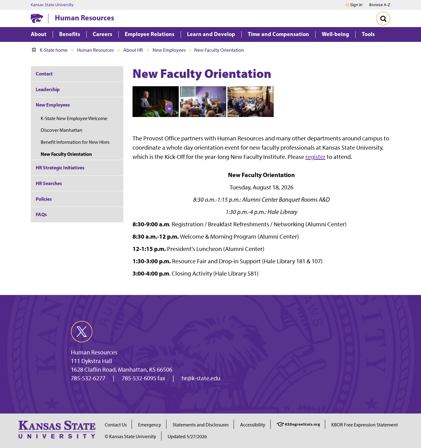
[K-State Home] (37, 18)
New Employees (169, 50)
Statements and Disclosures (201, 425)
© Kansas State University (130, 436)
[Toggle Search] (383, 18)
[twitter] (81, 331)
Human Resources (84, 17)
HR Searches (49, 183)
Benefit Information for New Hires (75, 142)
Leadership (48, 89)
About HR (133, 50)
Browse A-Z (379, 4)
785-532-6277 (88, 378)
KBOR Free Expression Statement (364, 425)
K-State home (53, 50)
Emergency (149, 425)
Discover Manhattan (62, 130)
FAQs (41, 214)
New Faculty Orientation (67, 154)
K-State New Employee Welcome (74, 118)
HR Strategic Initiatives (60, 167)
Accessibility (252, 425)
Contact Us (116, 425)
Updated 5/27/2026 (187, 436)
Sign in (356, 4)
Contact (44, 74)
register (315, 156)
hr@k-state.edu (201, 378)
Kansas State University (52, 4)
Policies (44, 199)
